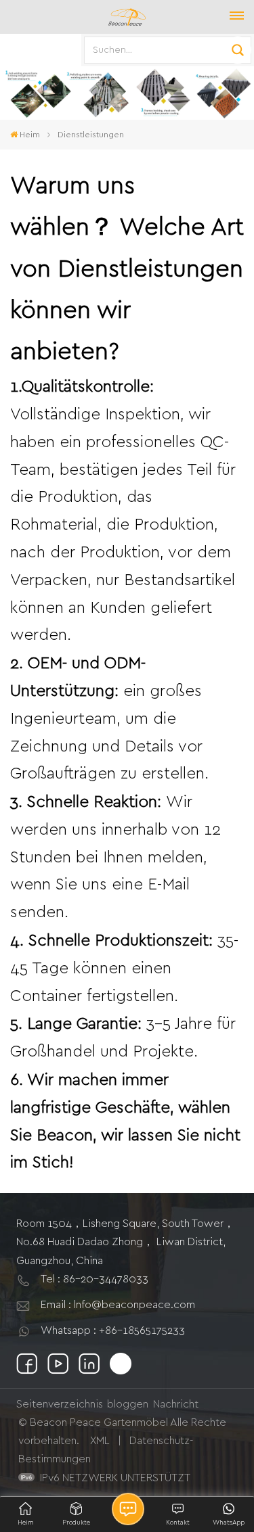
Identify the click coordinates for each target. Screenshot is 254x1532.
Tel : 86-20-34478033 (94, 1279)
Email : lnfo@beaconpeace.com (118, 1304)
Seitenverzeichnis (59, 1404)
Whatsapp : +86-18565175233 (113, 1330)
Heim (30, 135)
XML (100, 1440)
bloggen (127, 1404)
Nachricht (175, 1404)
